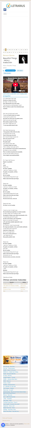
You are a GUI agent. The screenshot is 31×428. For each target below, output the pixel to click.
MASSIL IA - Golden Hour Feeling (10, 372)
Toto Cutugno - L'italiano (8, 388)
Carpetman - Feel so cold (8, 406)
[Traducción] (3, 417)
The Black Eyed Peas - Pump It (10, 402)
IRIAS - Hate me (7, 381)
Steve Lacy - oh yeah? (8, 390)
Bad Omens (23, 285)
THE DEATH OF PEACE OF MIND (11, 285)
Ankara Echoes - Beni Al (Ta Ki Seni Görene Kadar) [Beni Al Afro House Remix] (14, 392)
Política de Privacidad (7, 418)
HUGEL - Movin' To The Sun (9, 370)
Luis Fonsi (23, 289)
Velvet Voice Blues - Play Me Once (11, 411)
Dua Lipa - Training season (9, 368)
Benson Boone (8, 55)
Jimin (22, 291)
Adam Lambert (24, 284)
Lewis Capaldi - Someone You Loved (11, 404)
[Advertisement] (15, 32)
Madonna (23, 287)
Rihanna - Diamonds (7, 395)
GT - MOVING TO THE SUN (9, 386)
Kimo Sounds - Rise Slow (8, 366)
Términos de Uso (6, 420)
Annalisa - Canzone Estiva (9, 384)
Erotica (4, 287)
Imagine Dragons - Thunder (9, 377)
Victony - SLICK (6, 382)
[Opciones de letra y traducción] (3, 425)
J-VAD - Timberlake (7, 398)
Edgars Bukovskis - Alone (9, 407)
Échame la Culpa (7, 289)
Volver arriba (26, 423)
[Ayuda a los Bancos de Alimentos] (15, 360)
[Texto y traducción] (3, 421)
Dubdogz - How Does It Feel (9, 409)
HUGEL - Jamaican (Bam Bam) (10, 379)
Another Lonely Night (7, 284)
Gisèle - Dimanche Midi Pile (9, 373)
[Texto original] (3, 413)
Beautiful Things (11, 65)
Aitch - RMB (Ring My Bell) (9, 397)
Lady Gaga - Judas (7, 400)
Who (4, 291)
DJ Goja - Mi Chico (7, 375)
